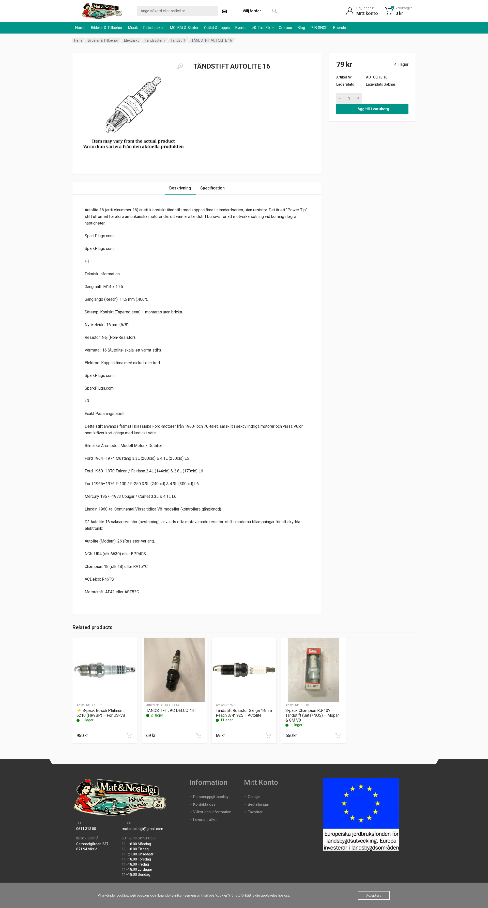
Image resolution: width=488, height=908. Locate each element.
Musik (133, 27)
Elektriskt (131, 40)
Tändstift (178, 40)
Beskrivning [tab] (180, 188)
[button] (129, 735)
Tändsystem (155, 40)
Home (80, 27)
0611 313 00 (86, 829)
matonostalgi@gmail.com (142, 829)
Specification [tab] (212, 188)
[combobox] (177, 11)
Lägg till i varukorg (372, 109)
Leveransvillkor (205, 819)
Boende (339, 27)
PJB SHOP (319, 27)
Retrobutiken (153, 27)
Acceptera (373, 895)
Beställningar (258, 804)
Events (241, 27)
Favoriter (255, 812)
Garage (254, 796)
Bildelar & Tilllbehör (107, 27)
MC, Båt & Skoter (184, 27)
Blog (301, 27)
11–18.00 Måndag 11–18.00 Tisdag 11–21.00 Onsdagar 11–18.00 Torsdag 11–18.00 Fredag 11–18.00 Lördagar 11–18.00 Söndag (138, 859)
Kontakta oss (204, 804)
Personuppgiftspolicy (210, 796)
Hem (78, 40)
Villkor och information (212, 812)
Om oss (285, 27)
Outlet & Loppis (217, 27)
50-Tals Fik (261, 27)
